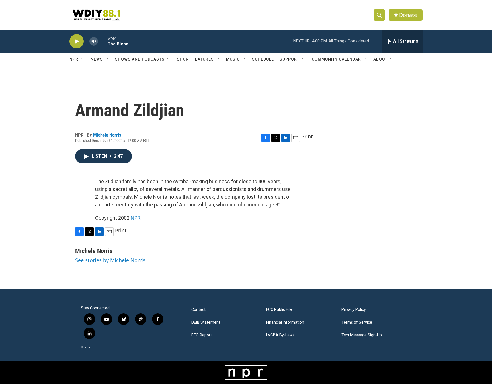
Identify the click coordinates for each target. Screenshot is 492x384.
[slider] (103, 41)
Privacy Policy (353, 309)
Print (307, 136)
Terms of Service (356, 322)
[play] (76, 41)
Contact (198, 309)
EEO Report (201, 335)
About (380, 59)
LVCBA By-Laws (280, 335)
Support (290, 59)
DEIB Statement (205, 322)
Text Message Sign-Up (361, 335)
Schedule (263, 59)
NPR (73, 59)
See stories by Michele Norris (110, 260)
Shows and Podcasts (140, 59)
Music (233, 59)
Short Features (195, 59)
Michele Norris (107, 135)
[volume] (94, 41)
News (97, 59)
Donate (408, 15)
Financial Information (285, 322)
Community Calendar (336, 59)
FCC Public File (279, 309)
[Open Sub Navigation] (82, 59)
